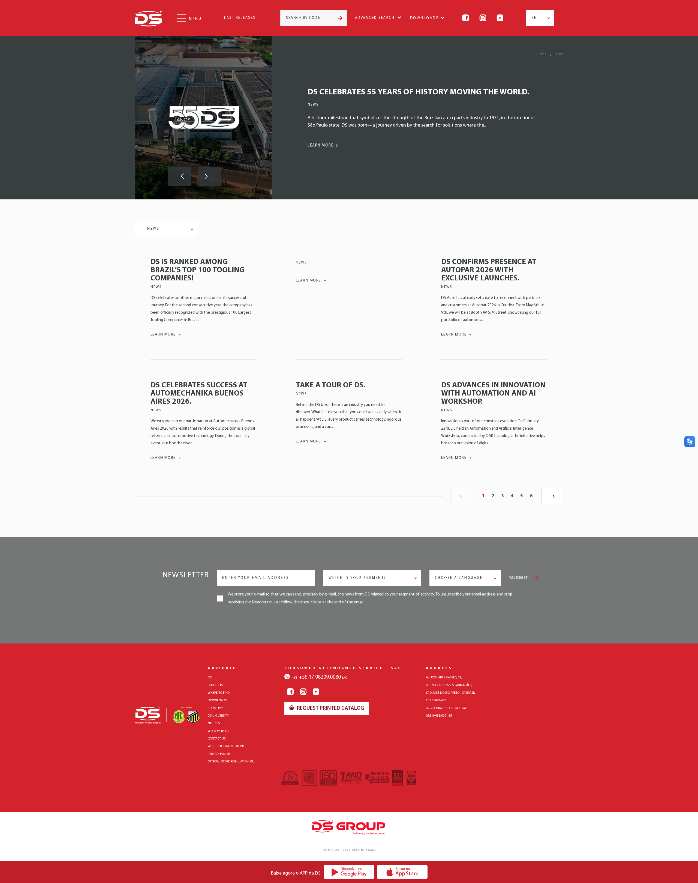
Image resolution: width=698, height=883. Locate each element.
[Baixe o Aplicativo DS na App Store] (402, 871)
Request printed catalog (330, 708)
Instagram (482, 17)
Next (209, 176)
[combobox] (540, 18)
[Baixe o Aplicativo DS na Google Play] (349, 871)
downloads (217, 700)
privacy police (219, 754)
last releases (240, 18)
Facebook (465, 17)
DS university (218, 715)
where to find (219, 693)
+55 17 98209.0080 (316, 677)
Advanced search (375, 18)
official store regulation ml (231, 761)
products (215, 685)
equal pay (215, 708)
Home (541, 54)
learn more (320, 145)
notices (214, 723)
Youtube (500, 17)
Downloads (424, 18)
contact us (216, 738)
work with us (218, 731)
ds (210, 677)
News (559, 54)
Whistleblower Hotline (226, 746)
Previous (179, 176)
